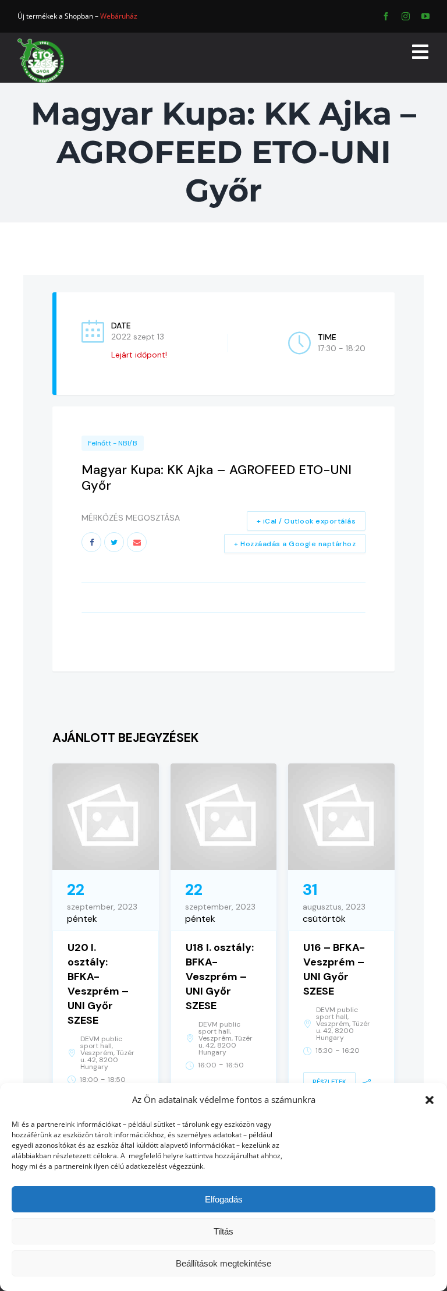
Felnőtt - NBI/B (112, 443)
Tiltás (223, 1231)
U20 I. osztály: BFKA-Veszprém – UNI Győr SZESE (98, 983)
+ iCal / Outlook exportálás (306, 521)
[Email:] (137, 542)
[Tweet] (114, 542)
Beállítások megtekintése (223, 1263)
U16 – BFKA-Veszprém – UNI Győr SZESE (334, 969)
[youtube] (425, 16)
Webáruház (118, 16)
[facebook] (386, 16)
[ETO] (40, 42)
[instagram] (406, 16)
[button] (429, 1100)
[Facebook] (91, 542)
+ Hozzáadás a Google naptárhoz (295, 544)
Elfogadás (224, 1199)
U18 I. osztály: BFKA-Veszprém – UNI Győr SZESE (220, 976)
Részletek (329, 1082)
